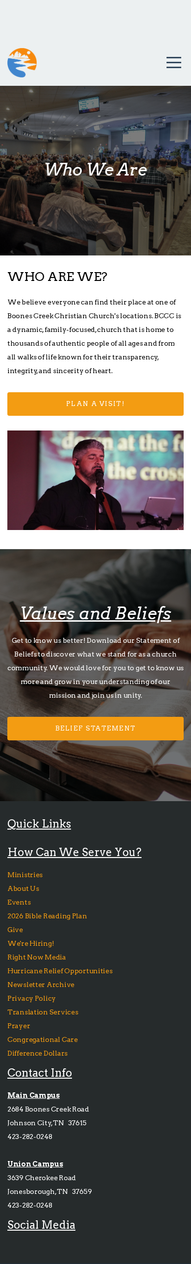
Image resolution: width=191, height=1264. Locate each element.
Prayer (18, 1026)
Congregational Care (43, 1039)
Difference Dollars (38, 1053)
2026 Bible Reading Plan (48, 916)
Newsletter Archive (40, 984)
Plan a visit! (95, 403)
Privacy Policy (31, 998)
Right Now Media (36, 957)
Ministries (25, 875)
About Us (23, 888)
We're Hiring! (31, 943)
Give (15, 930)
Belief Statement (95, 728)
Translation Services (42, 1012)
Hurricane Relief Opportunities (60, 971)
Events (18, 902)
